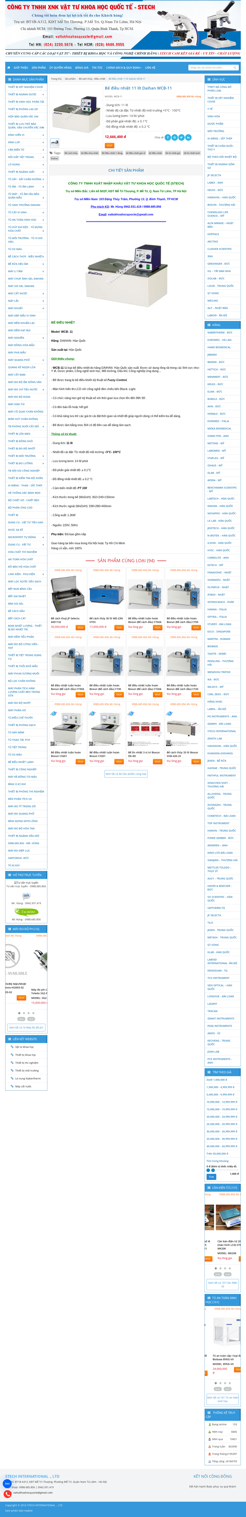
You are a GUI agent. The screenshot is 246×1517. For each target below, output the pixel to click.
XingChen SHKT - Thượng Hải (218, 784)
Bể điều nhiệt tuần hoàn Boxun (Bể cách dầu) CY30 (105, 687)
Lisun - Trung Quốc (220, 286)
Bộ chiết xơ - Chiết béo (23, 500)
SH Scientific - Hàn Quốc (219, 898)
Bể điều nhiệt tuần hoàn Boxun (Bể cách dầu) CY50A (144, 620)
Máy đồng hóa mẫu (21, 345)
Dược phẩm (215, 123)
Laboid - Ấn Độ (217, 315)
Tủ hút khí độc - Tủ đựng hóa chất (25, 228)
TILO (210, 922)
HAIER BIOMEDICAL (219, 347)
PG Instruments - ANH (222, 716)
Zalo (7, 1483)
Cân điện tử (16, 149)
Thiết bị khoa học (25, 1055)
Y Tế (210, 109)
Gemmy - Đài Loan (219, 723)
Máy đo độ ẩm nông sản (24, 382)
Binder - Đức (216, 362)
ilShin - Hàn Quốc (219, 543)
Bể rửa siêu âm (18, 264)
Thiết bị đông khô (20, 441)
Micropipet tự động (22, 537)
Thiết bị (13, 515)
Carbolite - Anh (218, 557)
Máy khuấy (15, 308)
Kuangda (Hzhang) (220, 753)
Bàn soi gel (16, 603)
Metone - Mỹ (215, 443)
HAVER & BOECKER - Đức (219, 887)
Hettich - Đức (216, 369)
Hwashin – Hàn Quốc (221, 197)
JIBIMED (212, 354)
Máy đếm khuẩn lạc (21, 323)
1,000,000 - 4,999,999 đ (220, 1087)
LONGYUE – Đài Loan (220, 996)
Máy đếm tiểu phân (21, 636)
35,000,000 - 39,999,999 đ (222, 1138)
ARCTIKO (212, 241)
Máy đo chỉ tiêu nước (23, 389)
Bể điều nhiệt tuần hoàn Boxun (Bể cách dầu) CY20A (144, 687)
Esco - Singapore (219, 631)
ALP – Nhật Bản (217, 308)
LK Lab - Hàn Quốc (219, 520)
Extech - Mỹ (215, 565)
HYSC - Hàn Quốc (218, 550)
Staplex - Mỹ (215, 458)
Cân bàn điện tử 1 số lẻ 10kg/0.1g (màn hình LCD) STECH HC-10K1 (207, 1245)
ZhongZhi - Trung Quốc (219, 806)
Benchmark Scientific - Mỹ (222, 489)
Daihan (54, 158)
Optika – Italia (217, 616)
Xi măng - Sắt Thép (219, 138)
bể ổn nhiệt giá (173, 153)
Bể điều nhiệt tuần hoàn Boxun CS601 (66, 754)
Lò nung (14, 164)
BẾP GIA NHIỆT (17, 596)
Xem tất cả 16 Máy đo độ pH (26, 1027)
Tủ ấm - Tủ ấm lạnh (21, 186)
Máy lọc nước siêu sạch (24, 581)
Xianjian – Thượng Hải (222, 860)
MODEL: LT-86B (216, 1364)
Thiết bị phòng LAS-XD (23, 109)
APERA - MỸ (214, 480)
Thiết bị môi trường (22, 456)
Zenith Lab (214, 738)
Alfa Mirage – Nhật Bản (220, 224)
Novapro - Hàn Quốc (221, 513)
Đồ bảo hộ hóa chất (22, 566)
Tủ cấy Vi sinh (17, 212)
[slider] (208, 1170)
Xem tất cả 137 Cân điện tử (222, 1284)
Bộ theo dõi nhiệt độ (222, 157)
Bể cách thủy (71, 153)
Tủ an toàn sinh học (22, 219)
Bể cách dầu (16, 611)
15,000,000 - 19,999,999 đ (222, 1109)
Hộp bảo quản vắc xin (23, 116)
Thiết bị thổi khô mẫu (23, 666)
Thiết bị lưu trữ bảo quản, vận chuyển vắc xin (26, 125)
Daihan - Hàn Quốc (220, 506)
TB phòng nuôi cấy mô (23, 426)
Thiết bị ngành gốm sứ (220, 166)
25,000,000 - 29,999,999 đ (222, 1124)
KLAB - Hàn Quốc (218, 952)
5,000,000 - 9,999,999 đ (220, 1094)
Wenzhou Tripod (218, 672)
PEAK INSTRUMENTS (219, 1026)
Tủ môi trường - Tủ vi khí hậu (25, 239)
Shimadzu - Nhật (218, 580)
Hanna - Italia (217, 609)
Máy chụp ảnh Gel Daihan (25, 278)
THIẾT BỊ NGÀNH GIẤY (21, 171)
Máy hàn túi (16, 404)
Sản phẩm (39, 67)
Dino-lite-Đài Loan (220, 852)
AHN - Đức (214, 406)
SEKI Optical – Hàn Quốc (219, 987)
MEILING (212, 300)
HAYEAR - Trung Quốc (221, 768)
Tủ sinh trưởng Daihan (24, 205)
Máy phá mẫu (17, 352)
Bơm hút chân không (23, 419)
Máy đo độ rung (19, 396)
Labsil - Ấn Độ (216, 709)
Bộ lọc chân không (21, 681)
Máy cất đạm (16, 374)
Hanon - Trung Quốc (221, 830)
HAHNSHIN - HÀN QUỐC (222, 746)
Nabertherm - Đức (219, 332)
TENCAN (212, 1011)
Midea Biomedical (219, 428)
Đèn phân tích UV (20, 799)
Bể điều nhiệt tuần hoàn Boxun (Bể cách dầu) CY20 (182, 687)
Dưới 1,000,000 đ (217, 1079)
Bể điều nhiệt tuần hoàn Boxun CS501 (104, 754)
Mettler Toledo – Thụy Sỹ (219, 869)
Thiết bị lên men (19, 433)
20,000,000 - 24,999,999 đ (222, 1116)
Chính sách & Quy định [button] (123, 67)
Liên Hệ (150, 67)
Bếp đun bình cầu (20, 589)
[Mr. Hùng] (26, 895)
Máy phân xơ (17, 710)
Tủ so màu (15, 249)
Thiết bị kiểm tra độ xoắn (25, 478)
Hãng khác (214, 701)
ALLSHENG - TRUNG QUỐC (219, 795)
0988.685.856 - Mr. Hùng (23, 843)
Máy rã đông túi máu (22, 776)
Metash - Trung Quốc (222, 937)
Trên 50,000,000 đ (217, 1153)
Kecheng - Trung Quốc (218, 1042)
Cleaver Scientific (219, 249)
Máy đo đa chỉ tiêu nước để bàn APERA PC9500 (42, 991)
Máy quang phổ (19, 360)
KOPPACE (213, 234)
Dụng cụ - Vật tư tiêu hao (25, 522)
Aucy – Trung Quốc (220, 878)
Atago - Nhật (216, 594)
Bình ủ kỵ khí (17, 784)
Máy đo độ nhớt (19, 703)
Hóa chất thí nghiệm (22, 552)
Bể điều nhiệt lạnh (21, 762)
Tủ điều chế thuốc (20, 717)
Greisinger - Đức (218, 263)
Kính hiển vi (16, 135)
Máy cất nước (17, 293)
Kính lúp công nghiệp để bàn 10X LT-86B (222, 1357)
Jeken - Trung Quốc (220, 930)
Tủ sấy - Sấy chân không (24, 179)
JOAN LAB (213, 1051)
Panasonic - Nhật (219, 572)
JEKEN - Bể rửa (216, 760)
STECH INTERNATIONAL (221, 731)
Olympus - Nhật (218, 587)
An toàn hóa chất (20, 559)
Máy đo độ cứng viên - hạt (23, 645)
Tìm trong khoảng (218, 1161)
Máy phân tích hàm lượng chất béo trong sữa (24, 692)
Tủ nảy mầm (16, 732)
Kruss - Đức (215, 190)
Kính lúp (14, 142)
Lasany (212, 1003)
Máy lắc (13, 300)
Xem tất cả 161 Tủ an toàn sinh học (222, 1399)
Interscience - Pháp (220, 602)
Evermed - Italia (218, 421)
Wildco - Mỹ (215, 687)
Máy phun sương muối (23, 673)
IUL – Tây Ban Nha (219, 271)
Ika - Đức (213, 679)
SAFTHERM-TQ (216, 908)
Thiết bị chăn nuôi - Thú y (220, 147)
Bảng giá (81, 67)
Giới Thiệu (21, 67)
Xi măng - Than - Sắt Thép (25, 485)
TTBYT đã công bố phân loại (219, 88)
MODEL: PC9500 (35, 998)
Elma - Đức (214, 391)
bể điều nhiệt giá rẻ (135, 153)
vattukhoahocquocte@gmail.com (33, 1492)
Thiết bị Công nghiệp (22, 769)
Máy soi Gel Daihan (21, 286)
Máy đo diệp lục (19, 850)
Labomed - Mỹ (216, 450)
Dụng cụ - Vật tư (19, 544)
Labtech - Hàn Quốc (221, 498)
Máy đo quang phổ (21, 813)
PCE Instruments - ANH (219, 1060)
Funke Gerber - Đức (220, 838)
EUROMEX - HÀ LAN (219, 340)
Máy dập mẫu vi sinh (22, 315)
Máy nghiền (16, 337)
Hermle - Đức (216, 413)
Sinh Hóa (213, 116)
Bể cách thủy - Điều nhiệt (25, 256)
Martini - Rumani (218, 639)
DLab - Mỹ (213, 473)
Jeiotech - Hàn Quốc (221, 528)
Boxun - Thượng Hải (221, 204)
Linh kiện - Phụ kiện (21, 574)
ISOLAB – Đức (216, 278)
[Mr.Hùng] (26, 912)
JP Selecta (214, 175)
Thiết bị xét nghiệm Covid (25, 87)
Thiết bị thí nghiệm (26, 1062)
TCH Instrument (218, 978)
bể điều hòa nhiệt (89, 153)
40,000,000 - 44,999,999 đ (222, 1146)
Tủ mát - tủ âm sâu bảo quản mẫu (23, 195)
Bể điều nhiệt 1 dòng (112, 153)
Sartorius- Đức (18, 858)
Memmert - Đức (217, 376)
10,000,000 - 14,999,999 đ (222, 1102)
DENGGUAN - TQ (217, 970)
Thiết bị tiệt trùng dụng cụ (24, 656)
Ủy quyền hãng (60, 67)
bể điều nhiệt (155, 153)
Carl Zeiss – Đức (218, 694)
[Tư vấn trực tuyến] (26, 882)
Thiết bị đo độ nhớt (21, 448)
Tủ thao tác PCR (19, 739)
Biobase (212, 646)
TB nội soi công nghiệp (24, 470)
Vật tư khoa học (24, 1047)
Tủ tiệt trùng (17, 747)
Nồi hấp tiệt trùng (21, 157)
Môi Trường (215, 131)
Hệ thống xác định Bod (24, 492)
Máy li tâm (15, 271)
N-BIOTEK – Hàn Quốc (221, 535)
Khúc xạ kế (15, 529)
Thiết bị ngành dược (22, 94)
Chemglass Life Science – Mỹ (217, 213)
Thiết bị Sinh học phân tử (26, 101)
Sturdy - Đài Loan (219, 624)
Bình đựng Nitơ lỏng (23, 821)
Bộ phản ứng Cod (20, 507)
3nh (210, 256)
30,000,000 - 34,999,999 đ (222, 1131)
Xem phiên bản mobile (19, 1510)
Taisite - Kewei (216, 653)
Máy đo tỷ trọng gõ (22, 806)
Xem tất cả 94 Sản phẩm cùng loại (126, 774)
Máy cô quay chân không (25, 411)
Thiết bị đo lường (20, 463)
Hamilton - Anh (218, 436)
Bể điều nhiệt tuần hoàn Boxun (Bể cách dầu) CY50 (182, 620)
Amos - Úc (214, 1033)
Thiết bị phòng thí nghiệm (26, 791)
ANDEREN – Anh (217, 845)
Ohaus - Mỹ (214, 465)
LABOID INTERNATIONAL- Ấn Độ (222, 961)
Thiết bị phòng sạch (22, 725)
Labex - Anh (215, 182)
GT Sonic (213, 293)
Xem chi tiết (77, 612)
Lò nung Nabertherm (28, 1078)
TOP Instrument (218, 823)
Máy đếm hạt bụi (19, 330)
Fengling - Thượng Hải (220, 662)
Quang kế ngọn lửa (21, 367)
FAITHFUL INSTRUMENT (221, 775)
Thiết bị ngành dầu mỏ (23, 835)
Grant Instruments (220, 1018)
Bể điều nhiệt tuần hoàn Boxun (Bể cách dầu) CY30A (67, 687)
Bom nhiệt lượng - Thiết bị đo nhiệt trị (25, 627)
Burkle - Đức (216, 399)
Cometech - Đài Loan (221, 815)
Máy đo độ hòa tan (21, 828)
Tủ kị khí (13, 865)
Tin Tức (97, 67)
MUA (109, 145)
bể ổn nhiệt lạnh (192, 153)
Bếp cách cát (17, 618)
